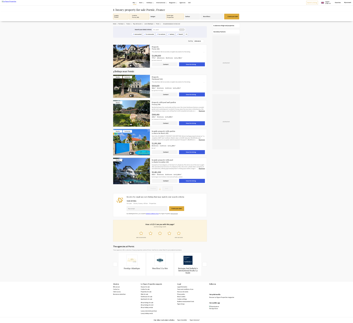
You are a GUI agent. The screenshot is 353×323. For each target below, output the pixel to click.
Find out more (174, 214)
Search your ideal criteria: (143, 29)
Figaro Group (180, 304)
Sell (189, 3)
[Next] (205, 264)
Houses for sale (145, 287)
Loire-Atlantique (148, 24)
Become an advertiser (119, 294)
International (160, 3)
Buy (134, 3)
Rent (140, 3)
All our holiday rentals (147, 307)
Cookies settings (182, 299)
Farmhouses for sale (146, 297)
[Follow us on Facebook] (217, 288)
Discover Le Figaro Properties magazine (221, 297)
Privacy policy (181, 294)
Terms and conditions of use (185, 289)
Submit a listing (312, 3)
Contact (166, 64)
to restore (161, 34)
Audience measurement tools (185, 302)
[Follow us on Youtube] (224, 288)
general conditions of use (152, 214)
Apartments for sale (146, 299)
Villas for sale (144, 294)
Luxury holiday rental (147, 313)
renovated (137, 34)
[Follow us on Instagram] (214, 288)
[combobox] (199, 41)
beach (181, 34)
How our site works (182, 292)
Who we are (116, 287)
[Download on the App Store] (215, 308)
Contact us (116, 289)
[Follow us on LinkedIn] (210, 288)
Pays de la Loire (137, 24)
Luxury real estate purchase (149, 311)
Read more (202, 111)
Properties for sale (146, 292)
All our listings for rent (147, 305)
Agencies (182, 3)
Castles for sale (145, 289)
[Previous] (115, 264)
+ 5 (186, 34)
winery (172, 34)
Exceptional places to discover (171, 24)
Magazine (172, 3)
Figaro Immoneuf (194, 320)
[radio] (141, 234)
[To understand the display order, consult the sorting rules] (206, 41)
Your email (131, 209)
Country (116, 15)
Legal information (182, 287)
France (128, 24)
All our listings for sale (147, 303)
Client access (117, 292)
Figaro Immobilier (182, 320)
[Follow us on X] (221, 288)
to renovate (150, 34)
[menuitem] (134, 2)
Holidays (149, 3)
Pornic (157, 24)
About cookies (181, 297)
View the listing (191, 64)
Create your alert (233, 17)
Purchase (121, 24)
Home (114, 24)
